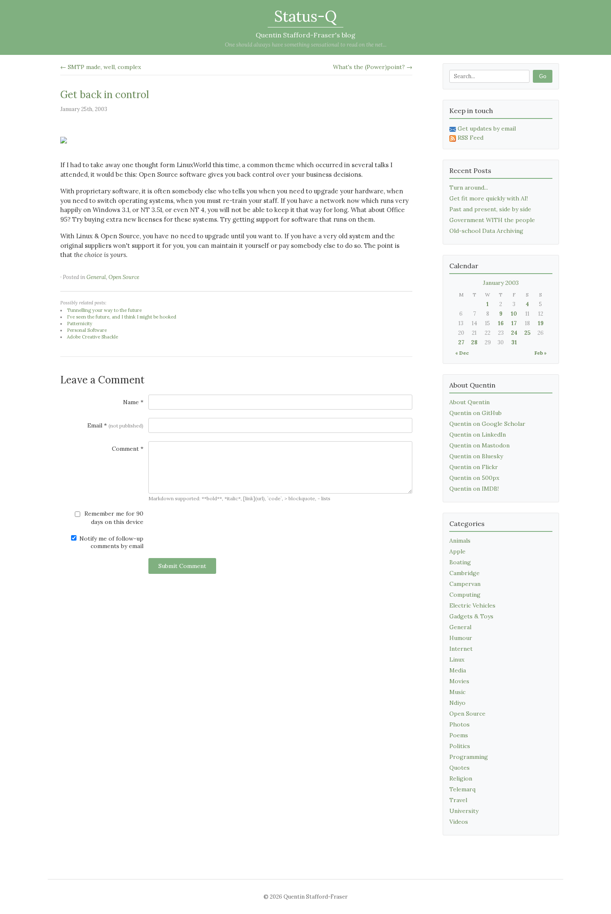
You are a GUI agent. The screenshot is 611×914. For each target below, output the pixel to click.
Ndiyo (457, 702)
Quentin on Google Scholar (487, 423)
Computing (464, 594)
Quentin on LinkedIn (477, 434)
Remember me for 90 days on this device (113, 518)
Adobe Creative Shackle (92, 337)
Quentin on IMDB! (474, 488)
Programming (468, 757)
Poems (458, 735)
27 (461, 342)
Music (457, 692)
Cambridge (464, 573)
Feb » (541, 353)
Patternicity (79, 323)
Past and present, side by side (490, 209)
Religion (460, 778)
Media (457, 670)
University (463, 811)
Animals (460, 540)
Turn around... (468, 187)
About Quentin (469, 402)
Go (542, 76)
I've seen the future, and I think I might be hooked (121, 317)
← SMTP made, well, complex (100, 67)
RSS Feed (470, 137)
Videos (458, 821)
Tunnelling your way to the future (104, 310)
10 (514, 313)
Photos (459, 724)
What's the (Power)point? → (372, 67)
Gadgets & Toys (471, 616)
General (96, 277)
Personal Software (87, 330)
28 (474, 342)
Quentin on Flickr (473, 467)
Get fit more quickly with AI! (488, 198)
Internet (461, 648)
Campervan (464, 584)
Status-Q (305, 16)
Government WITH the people (492, 220)
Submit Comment (182, 566)
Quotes (459, 767)
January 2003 (501, 283)
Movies (459, 681)
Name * (133, 402)
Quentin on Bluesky (476, 456)
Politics (459, 746)
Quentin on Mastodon (479, 445)
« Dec (462, 353)
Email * (115, 425)
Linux (456, 659)
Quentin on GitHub (475, 413)
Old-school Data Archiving (486, 231)
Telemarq (462, 789)
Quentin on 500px (474, 478)
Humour (460, 638)
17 (514, 323)
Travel (458, 800)
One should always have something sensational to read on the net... (306, 44)
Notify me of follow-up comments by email (110, 542)
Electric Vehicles (472, 605)
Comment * (127, 448)
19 (541, 323)
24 (514, 332)
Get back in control (104, 94)
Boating (460, 562)
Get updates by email (487, 128)
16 (501, 323)
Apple (457, 551)
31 (514, 342)
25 (527, 332)
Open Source (123, 277)
